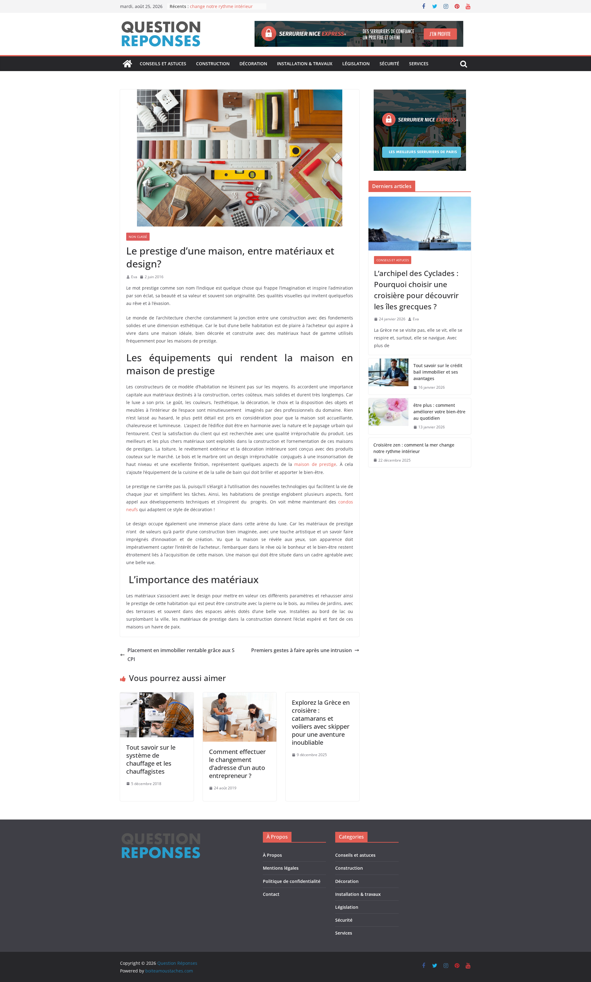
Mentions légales (281, 868)
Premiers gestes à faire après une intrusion (301, 650)
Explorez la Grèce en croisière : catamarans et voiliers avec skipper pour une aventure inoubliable (321, 722)
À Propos (272, 855)
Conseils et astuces (163, 63)
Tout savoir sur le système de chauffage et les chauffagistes (150, 759)
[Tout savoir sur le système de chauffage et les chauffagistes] (157, 696)
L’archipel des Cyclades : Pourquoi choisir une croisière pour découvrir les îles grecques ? (416, 289)
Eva (134, 276)
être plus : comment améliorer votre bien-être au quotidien (439, 411)
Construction (213, 63)
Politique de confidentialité (291, 881)
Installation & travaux (304, 63)
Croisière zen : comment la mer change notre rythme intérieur (222, 9)
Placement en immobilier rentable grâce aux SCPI (181, 655)
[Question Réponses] (127, 63)
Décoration (253, 63)
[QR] (161, 836)
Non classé (138, 236)
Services (418, 63)
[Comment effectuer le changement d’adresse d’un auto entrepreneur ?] (239, 696)
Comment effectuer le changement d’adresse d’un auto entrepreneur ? (237, 764)
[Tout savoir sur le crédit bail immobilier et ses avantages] (388, 377)
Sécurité (389, 63)
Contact (271, 894)
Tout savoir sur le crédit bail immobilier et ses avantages (437, 372)
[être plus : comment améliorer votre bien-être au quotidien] (388, 416)
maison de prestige (315, 464)
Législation (356, 63)
